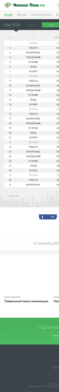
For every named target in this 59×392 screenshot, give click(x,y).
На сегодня (33, 25)
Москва (21, 14)
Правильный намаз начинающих (26, 301)
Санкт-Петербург (41, 14)
